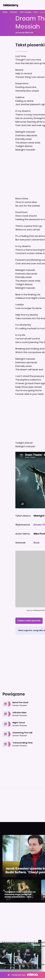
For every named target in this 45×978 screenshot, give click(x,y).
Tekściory (13, 12)
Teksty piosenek (25, 12)
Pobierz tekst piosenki (29, 620)
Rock (36, 12)
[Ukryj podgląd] (39, 941)
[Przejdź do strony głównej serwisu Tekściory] (10, 5)
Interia (5, 12)
